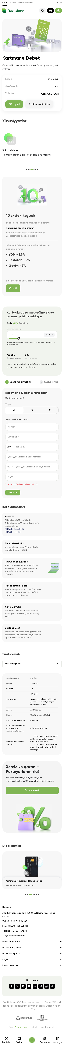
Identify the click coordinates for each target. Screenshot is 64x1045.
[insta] (23, 986)
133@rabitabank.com (13, 936)
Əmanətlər (45, 1042)
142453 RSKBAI (18, 931)
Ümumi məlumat (25, 3)
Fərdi (4, 3)
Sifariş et (14, 104)
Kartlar (19, 1042)
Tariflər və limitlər (39, 104)
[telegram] (40, 986)
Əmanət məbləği (14, 329)
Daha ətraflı (32, 790)
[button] (26, 169)
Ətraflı (13, 288)
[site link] (58, 10)
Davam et (13, 492)
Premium (23, 323)
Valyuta (9, 404)
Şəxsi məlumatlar (20, 382)
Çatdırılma (51, 382)
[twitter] (17, 986)
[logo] (13, 10)
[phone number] (42, 10)
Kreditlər (6, 1042)
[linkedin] (35, 986)
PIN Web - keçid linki (14, 529)
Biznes (13, 3)
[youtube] (29, 986)
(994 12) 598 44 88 (17, 921)
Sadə (9, 323)
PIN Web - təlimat (13, 532)
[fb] (11, 986)
